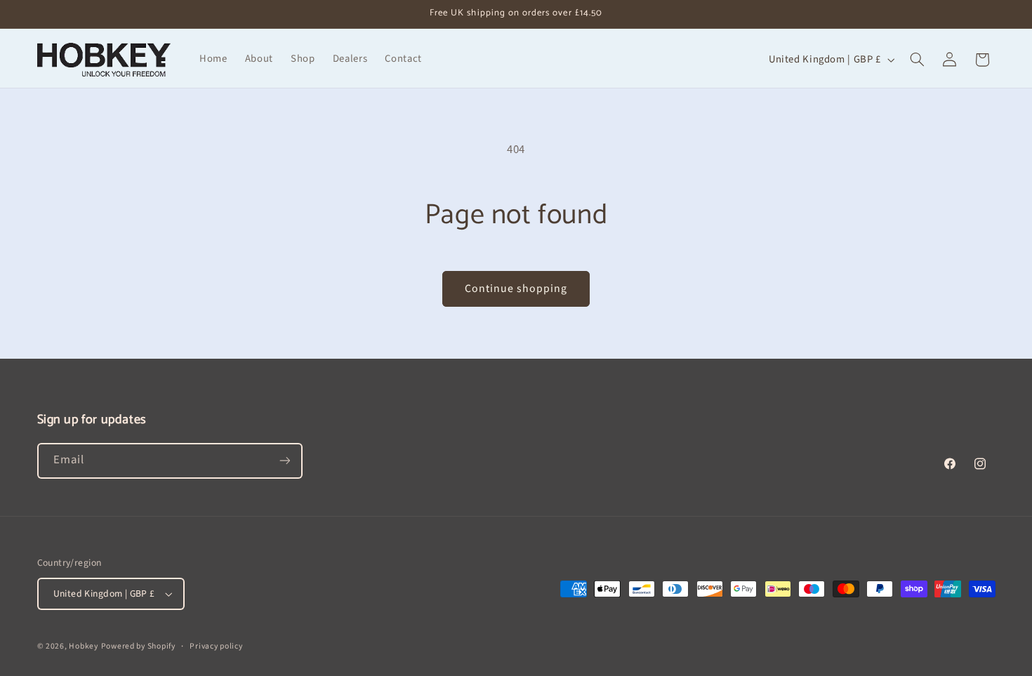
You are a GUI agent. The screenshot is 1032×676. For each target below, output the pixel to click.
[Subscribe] (284, 461)
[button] (917, 60)
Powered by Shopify (138, 646)
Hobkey (83, 646)
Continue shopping (516, 288)
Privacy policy (216, 646)
